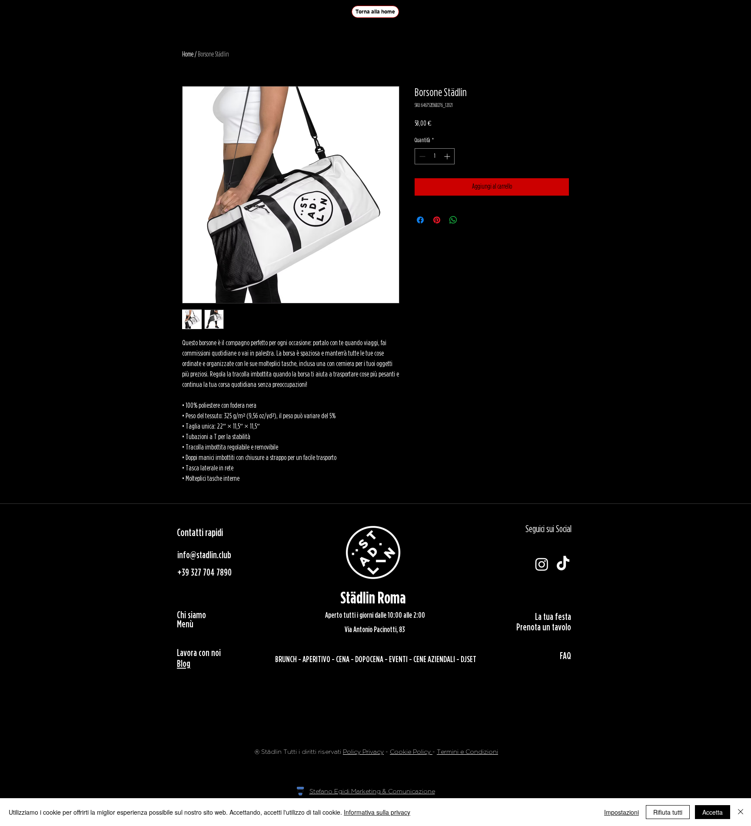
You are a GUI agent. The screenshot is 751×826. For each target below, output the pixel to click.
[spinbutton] (434, 156)
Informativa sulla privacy (377, 812)
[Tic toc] (563, 564)
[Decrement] (421, 156)
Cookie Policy (411, 752)
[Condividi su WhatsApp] (453, 220)
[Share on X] (470, 220)
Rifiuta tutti (667, 812)
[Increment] (447, 156)
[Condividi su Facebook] (420, 220)
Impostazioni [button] (621, 812)
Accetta (712, 812)
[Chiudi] (740, 812)
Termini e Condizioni (467, 752)
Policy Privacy (363, 752)
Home (187, 54)
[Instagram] (541, 564)
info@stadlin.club (204, 555)
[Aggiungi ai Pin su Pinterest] (437, 220)
